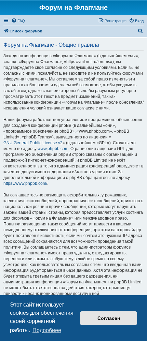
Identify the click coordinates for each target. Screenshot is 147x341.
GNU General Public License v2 (33, 142)
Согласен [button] (108, 318)
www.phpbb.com (53, 148)
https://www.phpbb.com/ (25, 183)
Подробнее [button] (46, 330)
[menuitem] (18, 21)
